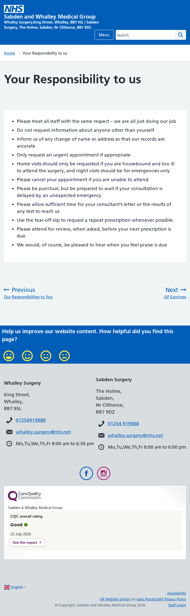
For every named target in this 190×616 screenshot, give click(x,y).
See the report (25, 542)
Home (9, 53)
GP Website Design (115, 599)
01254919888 (31, 420)
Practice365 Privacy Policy (165, 599)
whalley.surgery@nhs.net (43, 432)
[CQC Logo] (24, 500)
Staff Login (177, 605)
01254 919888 (123, 423)
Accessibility (176, 593)
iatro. (141, 599)
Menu (104, 34)
